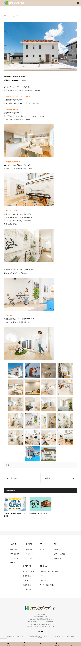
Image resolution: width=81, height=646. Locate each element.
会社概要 (13, 549)
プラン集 (29, 558)
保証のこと (27, 585)
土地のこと (27, 580)
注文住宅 (29, 549)
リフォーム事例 (59, 554)
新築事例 (57, 549)
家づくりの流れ (28, 571)
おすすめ (15, 16)
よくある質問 (27, 589)
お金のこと (27, 576)
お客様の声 (58, 558)
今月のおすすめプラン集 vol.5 (39, 513)
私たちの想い (15, 554)
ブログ (12, 563)
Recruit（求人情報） (47, 585)
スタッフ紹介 (15, 558)
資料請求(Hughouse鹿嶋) (49, 571)
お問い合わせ (45, 580)
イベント (43, 576)
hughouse (29, 554)
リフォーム (43, 549)
